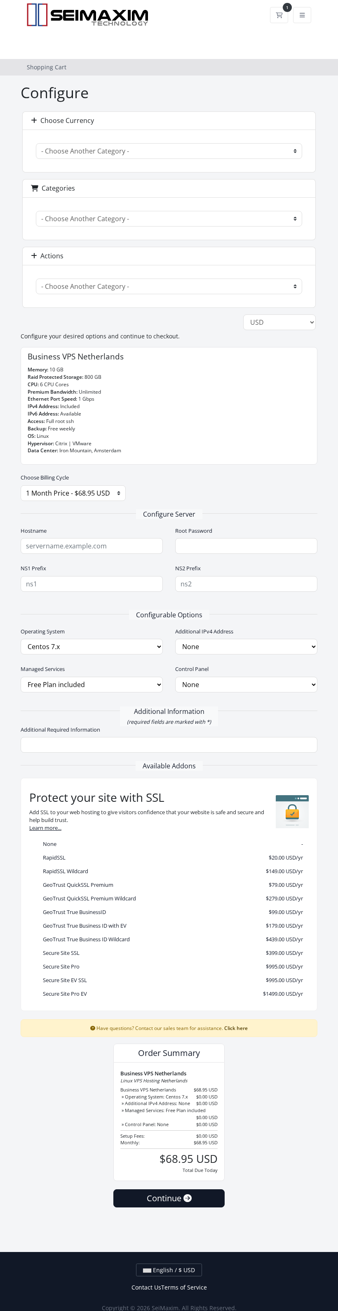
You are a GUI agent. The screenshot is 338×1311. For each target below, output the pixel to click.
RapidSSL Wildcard (171, 871)
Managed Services (43, 669)
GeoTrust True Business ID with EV (171, 925)
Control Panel (192, 669)
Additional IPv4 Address (204, 631)
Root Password (193, 530)
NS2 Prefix (188, 568)
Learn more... (45, 827)
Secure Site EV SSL (171, 980)
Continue (165, 1198)
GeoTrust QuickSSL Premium (171, 884)
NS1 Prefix (33, 568)
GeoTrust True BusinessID (171, 912)
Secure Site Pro (171, 966)
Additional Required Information (60, 729)
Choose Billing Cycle (45, 477)
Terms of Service (184, 1287)
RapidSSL (171, 857)
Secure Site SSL (171, 953)
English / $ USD (173, 1270)
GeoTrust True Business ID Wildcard (171, 939)
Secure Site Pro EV (171, 993)
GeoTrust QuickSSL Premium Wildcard (171, 898)
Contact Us (146, 1287)
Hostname (34, 530)
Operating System (43, 631)
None (171, 844)
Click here (236, 1028)
